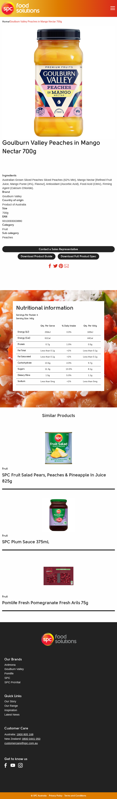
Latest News (12, 714)
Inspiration (10, 710)
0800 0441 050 (31, 738)
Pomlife (9, 673)
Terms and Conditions (75, 796)
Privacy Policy (55, 796)
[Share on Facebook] (50, 267)
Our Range (11, 705)
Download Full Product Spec (78, 256)
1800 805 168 (25, 734)
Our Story (10, 701)
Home (5, 22)
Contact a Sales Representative (58, 249)
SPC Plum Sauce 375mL (25, 542)
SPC (7, 678)
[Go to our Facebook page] (7, 766)
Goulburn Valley (14, 669)
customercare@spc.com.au (21, 743)
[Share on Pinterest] (61, 267)
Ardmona (10, 664)
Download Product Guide (36, 256)
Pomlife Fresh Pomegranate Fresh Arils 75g (45, 603)
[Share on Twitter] (56, 267)
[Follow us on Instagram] (22, 766)
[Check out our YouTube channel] (14, 766)
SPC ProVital (12, 682)
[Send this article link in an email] (66, 267)
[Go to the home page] (20, 8)
